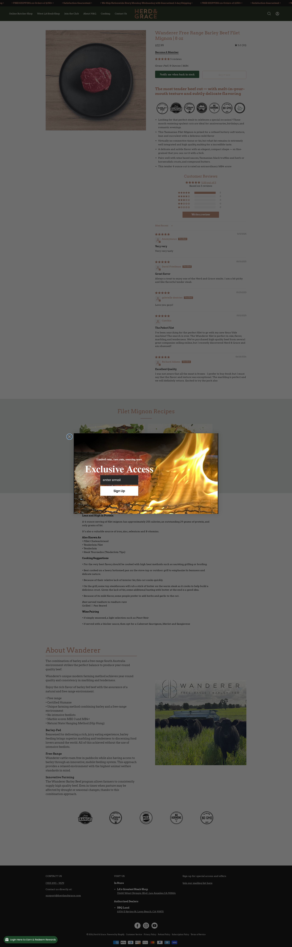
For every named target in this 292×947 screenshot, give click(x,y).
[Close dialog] (69, 436)
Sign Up (119, 491)
